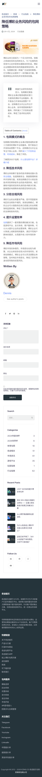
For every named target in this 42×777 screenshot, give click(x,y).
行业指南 (20, 31)
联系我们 (5, 672)
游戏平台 (11, 461)
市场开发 (5, 702)
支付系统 (5, 695)
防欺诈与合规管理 (9, 709)
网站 (5, 373)
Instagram (6, 737)
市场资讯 (11, 456)
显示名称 (6, 347)
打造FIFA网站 (7, 647)
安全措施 (7, 176)
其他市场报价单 (8, 757)
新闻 (3, 665)
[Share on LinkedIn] (18, 313)
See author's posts (15, 299)
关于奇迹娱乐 (7, 640)
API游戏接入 (7, 705)
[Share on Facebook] (5, 313)
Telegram (6, 722)
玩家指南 (11, 466)
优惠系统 (5, 691)
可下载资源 (6, 668)
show (25, 131)
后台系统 (5, 688)
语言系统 (5, 698)
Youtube (5, 732)
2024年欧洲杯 (13, 436)
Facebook (6, 727)
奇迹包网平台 (7, 650)
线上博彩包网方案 (9, 658)
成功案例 (5, 661)
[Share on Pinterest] (14, 313)
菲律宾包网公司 (21, 772)
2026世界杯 (12, 441)
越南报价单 (6, 752)
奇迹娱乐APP (7, 654)
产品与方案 (6, 643)
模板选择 (5, 684)
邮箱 (5, 360)
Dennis (7, 293)
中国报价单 (6, 747)
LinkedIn (5, 742)
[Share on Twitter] (10, 313)
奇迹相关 (11, 451)
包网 (5, 222)
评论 (5, 328)
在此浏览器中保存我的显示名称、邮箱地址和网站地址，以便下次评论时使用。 (21, 389)
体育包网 (11, 446)
